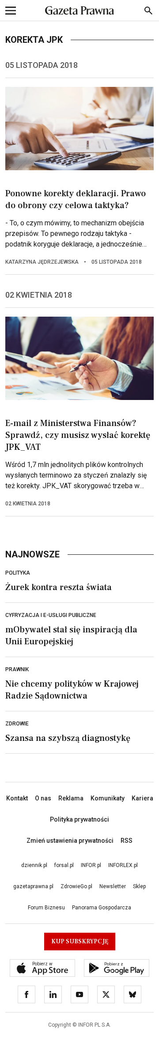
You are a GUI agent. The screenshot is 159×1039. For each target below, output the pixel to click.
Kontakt (17, 798)
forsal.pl (64, 865)
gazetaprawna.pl (33, 886)
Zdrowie (17, 724)
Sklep (139, 886)
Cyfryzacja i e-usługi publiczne (50, 615)
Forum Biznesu (46, 907)
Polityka (17, 573)
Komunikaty (108, 798)
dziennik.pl (34, 865)
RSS (126, 840)
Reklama (70, 798)
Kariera (142, 798)
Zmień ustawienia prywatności (70, 840)
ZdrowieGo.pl (76, 886)
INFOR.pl (91, 865)
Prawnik (17, 669)
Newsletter (112, 886)
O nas (43, 798)
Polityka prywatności (79, 819)
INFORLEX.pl (123, 865)
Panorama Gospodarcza (101, 907)
